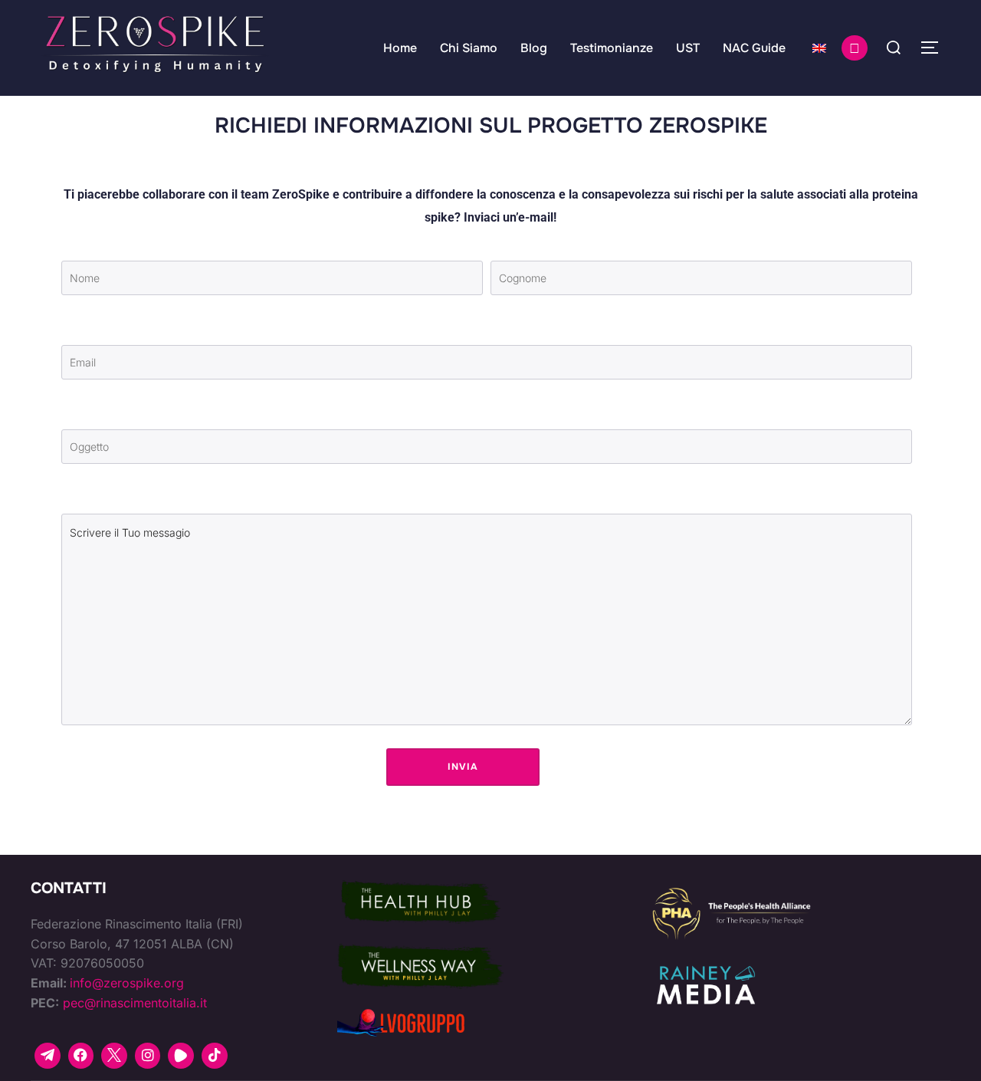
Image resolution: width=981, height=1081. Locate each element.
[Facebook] (81, 1056)
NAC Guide (754, 48)
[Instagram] (148, 1056)
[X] (114, 1056)
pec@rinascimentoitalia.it (135, 1002)
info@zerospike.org (127, 983)
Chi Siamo (468, 48)
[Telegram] (47, 1056)
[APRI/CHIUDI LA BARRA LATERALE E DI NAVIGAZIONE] (935, 47)
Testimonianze (611, 48)
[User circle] (854, 48)
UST (688, 48)
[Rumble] (181, 1056)
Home (400, 48)
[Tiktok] (214, 1056)
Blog (533, 48)
